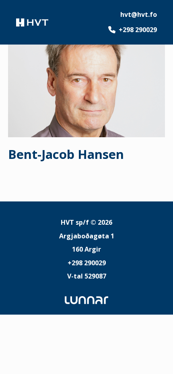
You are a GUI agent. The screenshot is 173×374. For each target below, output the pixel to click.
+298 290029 (138, 29)
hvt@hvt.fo (138, 14)
